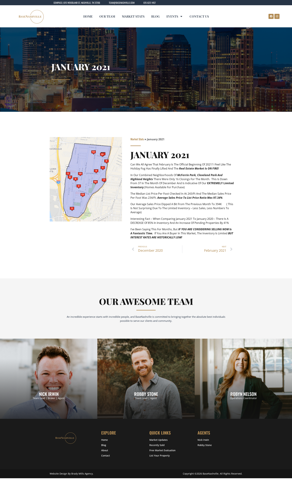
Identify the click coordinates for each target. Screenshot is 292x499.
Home (88, 16)
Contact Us (199, 16)
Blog (155, 16)
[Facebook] (271, 16)
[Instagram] (276, 16)
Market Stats (133, 16)
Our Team (107, 16)
